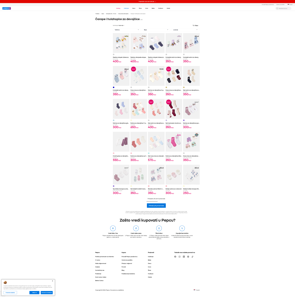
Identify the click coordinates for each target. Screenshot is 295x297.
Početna (97, 13)
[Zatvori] (52, 281)
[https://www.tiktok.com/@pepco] (193, 257)
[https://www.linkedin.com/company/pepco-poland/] (184, 257)
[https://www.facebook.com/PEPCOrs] (175, 257)
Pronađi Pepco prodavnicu (268, 4)
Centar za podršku (280, 4)
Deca (103, 13)
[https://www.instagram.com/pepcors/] (180, 257)
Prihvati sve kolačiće (47, 292)
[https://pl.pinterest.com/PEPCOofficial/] (188, 257)
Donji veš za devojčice (123, 13)
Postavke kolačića (10, 292)
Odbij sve (34, 292)
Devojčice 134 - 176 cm (111, 13)
